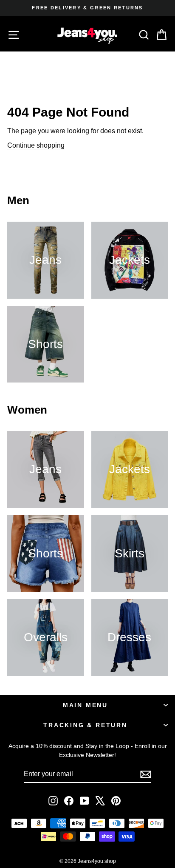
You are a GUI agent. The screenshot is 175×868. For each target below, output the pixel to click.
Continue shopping (36, 145)
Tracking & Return (85, 725)
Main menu (85, 705)
